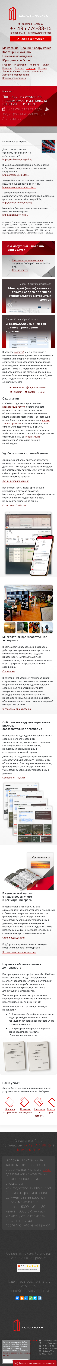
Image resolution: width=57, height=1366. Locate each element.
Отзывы (19, 68)
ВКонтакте (18, 387)
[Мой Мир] (26, 1298)
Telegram (17, 391)
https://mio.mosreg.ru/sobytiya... (19, 187)
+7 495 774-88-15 (30, 28)
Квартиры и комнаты (17, 52)
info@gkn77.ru (17, 33)
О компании (20, 64)
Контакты (35, 64)
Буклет (21, 777)
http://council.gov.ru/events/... (18, 202)
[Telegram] (39, 1298)
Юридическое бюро (16, 60)
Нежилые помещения (17, 56)
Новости (30, 68)
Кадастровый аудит (33, 71)
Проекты (7, 68)
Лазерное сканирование (15, 74)
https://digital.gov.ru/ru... (15, 214)
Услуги (46, 64)
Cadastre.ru (8, 777)
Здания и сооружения (36, 48)
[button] (35, 1363)
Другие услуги (20, 270)
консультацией (33, 436)
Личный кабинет (11, 71)
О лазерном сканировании (16, 709)
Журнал (42, 68)
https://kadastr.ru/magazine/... (18, 159)
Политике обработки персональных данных (17, 1354)
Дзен (42, 391)
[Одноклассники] (22, 1298)
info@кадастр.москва (39, 32)
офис (47, 1169)
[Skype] (35, 1298)
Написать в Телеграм (32, 23)
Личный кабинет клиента (15, 481)
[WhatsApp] (31, 1298)
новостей (19, 352)
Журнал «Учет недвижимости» (19, 952)
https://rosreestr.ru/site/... (15, 174)
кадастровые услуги (13, 406)
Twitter (31, 391)
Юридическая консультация (27, 260)
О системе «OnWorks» (14, 505)
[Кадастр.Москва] (28, 13)
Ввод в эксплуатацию (14, 78)
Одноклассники (36, 387)
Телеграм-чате (28, 1150)
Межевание (10, 48)
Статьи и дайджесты (13, 937)
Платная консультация (31, 38)
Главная (6, 64)
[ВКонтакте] (17, 1298)
